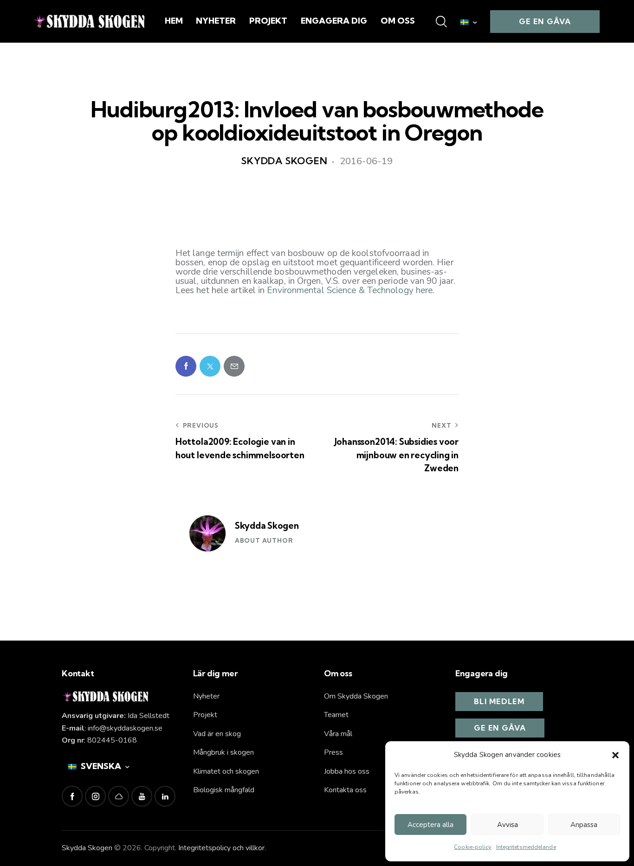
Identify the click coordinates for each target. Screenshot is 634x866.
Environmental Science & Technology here (350, 290)
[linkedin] (165, 796)
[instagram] (95, 796)
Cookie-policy (472, 847)
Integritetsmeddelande (526, 847)
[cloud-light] (118, 796)
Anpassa (583, 824)
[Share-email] (234, 366)
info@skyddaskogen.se (125, 728)
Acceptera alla (430, 824)
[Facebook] (185, 366)
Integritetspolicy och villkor (221, 848)
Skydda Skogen (267, 525)
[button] (615, 755)
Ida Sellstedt (148, 716)
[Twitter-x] (210, 366)
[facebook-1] (72, 796)
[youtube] (141, 796)
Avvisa (507, 824)
